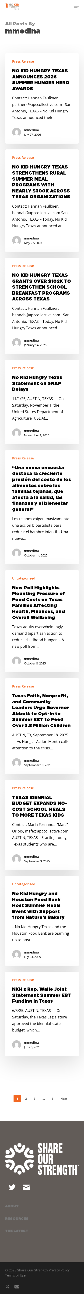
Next (63, 1099)
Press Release (23, 61)
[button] (76, 6)
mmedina (31, 130)
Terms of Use (15, 1275)
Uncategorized (23, 578)
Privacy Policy (59, 1270)
